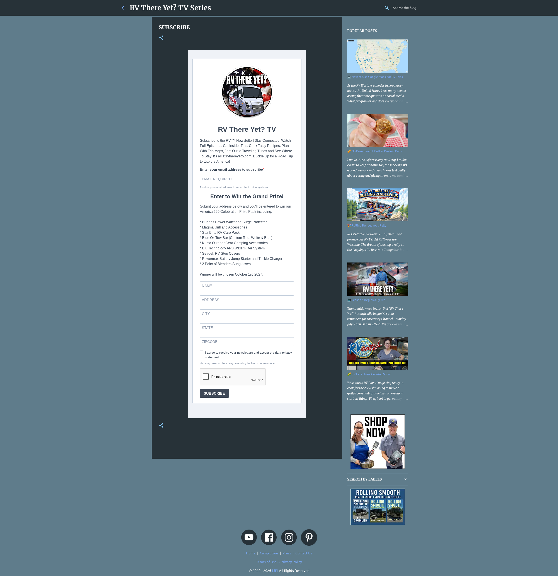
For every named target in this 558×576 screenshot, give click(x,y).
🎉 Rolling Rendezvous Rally (366, 225)
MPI (275, 570)
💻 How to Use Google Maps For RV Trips (375, 76)
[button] (161, 38)
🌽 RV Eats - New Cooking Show (369, 374)
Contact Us (303, 553)
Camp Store (269, 553)
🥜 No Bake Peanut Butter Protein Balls (374, 151)
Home (250, 553)
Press (286, 553)
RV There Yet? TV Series (170, 7)
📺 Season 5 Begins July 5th (366, 300)
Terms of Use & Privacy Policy (279, 561)
